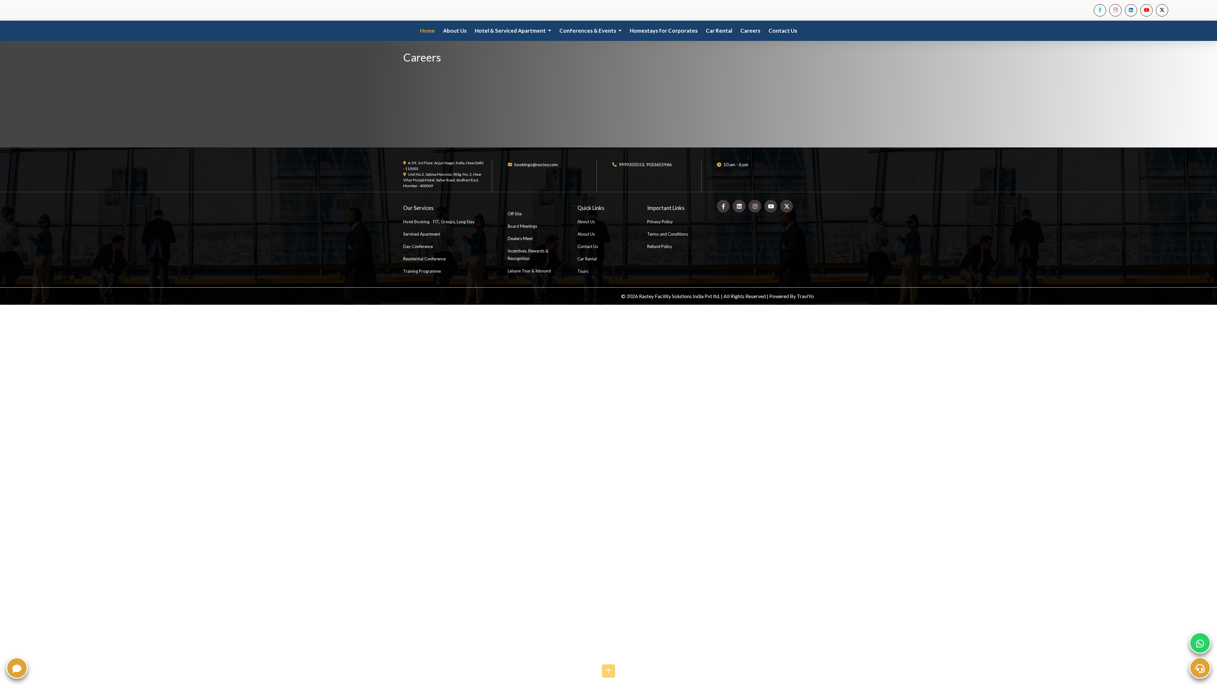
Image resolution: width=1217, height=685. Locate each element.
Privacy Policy (660, 221)
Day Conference (418, 246)
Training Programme (422, 271)
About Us (455, 30)
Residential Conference (424, 258)
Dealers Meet (520, 238)
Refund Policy (659, 246)
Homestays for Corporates (664, 30)
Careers (750, 30)
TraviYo (805, 296)
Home (427, 30)
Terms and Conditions (667, 234)
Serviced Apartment (421, 234)
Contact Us (783, 30)
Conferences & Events (588, 30)
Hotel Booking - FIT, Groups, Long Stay (439, 221)
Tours (582, 271)
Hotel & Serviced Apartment (511, 30)
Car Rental (719, 30)
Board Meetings (522, 226)
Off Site (515, 213)
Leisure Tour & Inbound (529, 270)
